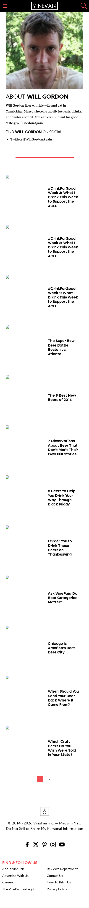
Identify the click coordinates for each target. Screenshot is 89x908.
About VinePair (13, 869)
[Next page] (48, 779)
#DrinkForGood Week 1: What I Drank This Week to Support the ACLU (63, 297)
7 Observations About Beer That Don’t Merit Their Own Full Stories (63, 447)
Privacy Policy (57, 889)
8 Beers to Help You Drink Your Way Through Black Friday (61, 497)
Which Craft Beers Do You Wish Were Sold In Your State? (62, 748)
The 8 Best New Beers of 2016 (62, 397)
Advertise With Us (15, 876)
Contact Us (55, 876)
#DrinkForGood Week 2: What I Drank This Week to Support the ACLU (63, 247)
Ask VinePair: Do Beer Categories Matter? (62, 597)
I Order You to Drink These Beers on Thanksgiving (60, 547)
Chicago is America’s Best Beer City (61, 647)
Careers (8, 882)
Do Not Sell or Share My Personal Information (44, 828)
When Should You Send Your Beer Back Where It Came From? (63, 698)
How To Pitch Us (59, 882)
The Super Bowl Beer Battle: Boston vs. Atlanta (62, 347)
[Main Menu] (5, 6)
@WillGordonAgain (37, 139)
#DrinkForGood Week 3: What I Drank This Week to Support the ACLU (63, 197)
